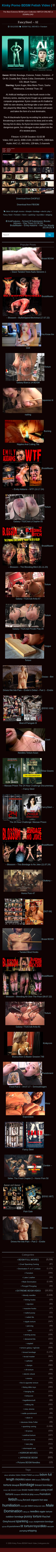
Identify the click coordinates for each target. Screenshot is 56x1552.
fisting (20, 1500)
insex (22, 1506)
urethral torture (29, 1435)
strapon (31, 1522)
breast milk (7, 1490)
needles (34, 1511)
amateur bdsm (15, 1475)
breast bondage (29, 1352)
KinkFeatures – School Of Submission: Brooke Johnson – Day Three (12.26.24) (28, 222)
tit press (29, 1431)
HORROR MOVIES (29, 1453)
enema (29, 1378)
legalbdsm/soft (29, 1400)
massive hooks (30, 1308)
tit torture (27, 1526)
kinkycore (29, 1396)
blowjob (29, 211)
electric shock (29, 1374)
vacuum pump (29, 1439)
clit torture (29, 1370)
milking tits (29, 1405)
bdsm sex (30, 1479)
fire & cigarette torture (29, 1383)
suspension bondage (43, 1521)
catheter (29, 1361)
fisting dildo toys (29, 1387)
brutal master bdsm (30, 1490)
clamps (29, 1365)
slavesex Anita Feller (29, 1422)
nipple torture (30, 1322)
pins (30, 1330)
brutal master (29, 1356)
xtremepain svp (29, 1448)
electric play (45, 211)
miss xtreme (29, 1409)
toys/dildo (40, 215)
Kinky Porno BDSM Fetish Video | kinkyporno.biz (30, 1543)
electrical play (27, 1494)
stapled (30, 1343)
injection (30, 1304)
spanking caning (29, 1426)
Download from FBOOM (28, 204)
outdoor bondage (15, 1516)
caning (43, 1489)
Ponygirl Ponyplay (29, 1286)
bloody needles (29, 1295)
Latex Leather (29, 1277)
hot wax (44, 1499)
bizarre (38, 1480)
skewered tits (30, 1339)
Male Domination (29, 1282)
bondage (36, 211)
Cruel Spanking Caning (29, 1264)
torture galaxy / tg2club (30, 1348)
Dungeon (17, 1494)
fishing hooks (30, 1300)
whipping (49, 215)
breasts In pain (16, 1490)
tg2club (4, 1526)
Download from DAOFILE (28, 198)
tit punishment (13, 1526)
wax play (29, 1444)
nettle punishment (29, 1413)
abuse (6, 1475)
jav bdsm (29, 1506)
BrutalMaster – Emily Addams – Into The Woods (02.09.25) (32, 226)
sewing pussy (30, 1335)
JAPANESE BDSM (29, 1458)
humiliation (11, 1505)
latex (43, 1506)
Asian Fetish (26, 1475)
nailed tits (30, 1317)
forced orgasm (31, 1499)
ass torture (35, 1475)
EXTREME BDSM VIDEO (29, 1291)
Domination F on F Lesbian (29, 1269)
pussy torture (33, 1516)
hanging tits (29, 1391)
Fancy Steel (7, 215)
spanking (31, 215)
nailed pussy (30, 1313)
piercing (30, 1326)
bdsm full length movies (15, 211)
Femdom (44, 27)
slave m (29, 1418)
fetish (24, 215)
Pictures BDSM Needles (28, 1462)
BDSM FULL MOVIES (30, 27)
